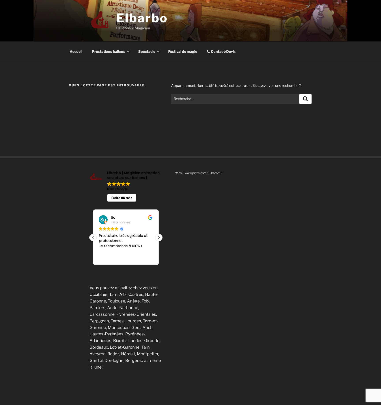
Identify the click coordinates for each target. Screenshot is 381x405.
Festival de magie (182, 51)
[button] (158, 237)
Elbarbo (142, 18)
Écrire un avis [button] (121, 198)
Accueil (76, 51)
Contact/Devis (223, 51)
